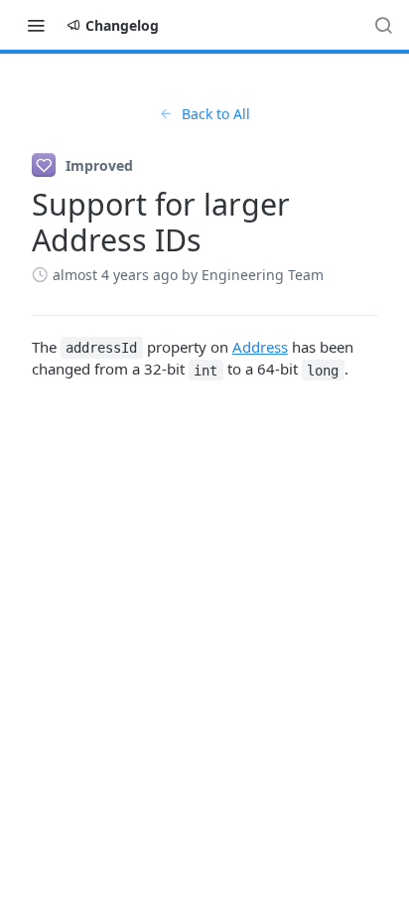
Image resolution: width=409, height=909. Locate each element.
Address (260, 347)
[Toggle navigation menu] (36, 25)
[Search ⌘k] (383, 25)
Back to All (216, 113)
